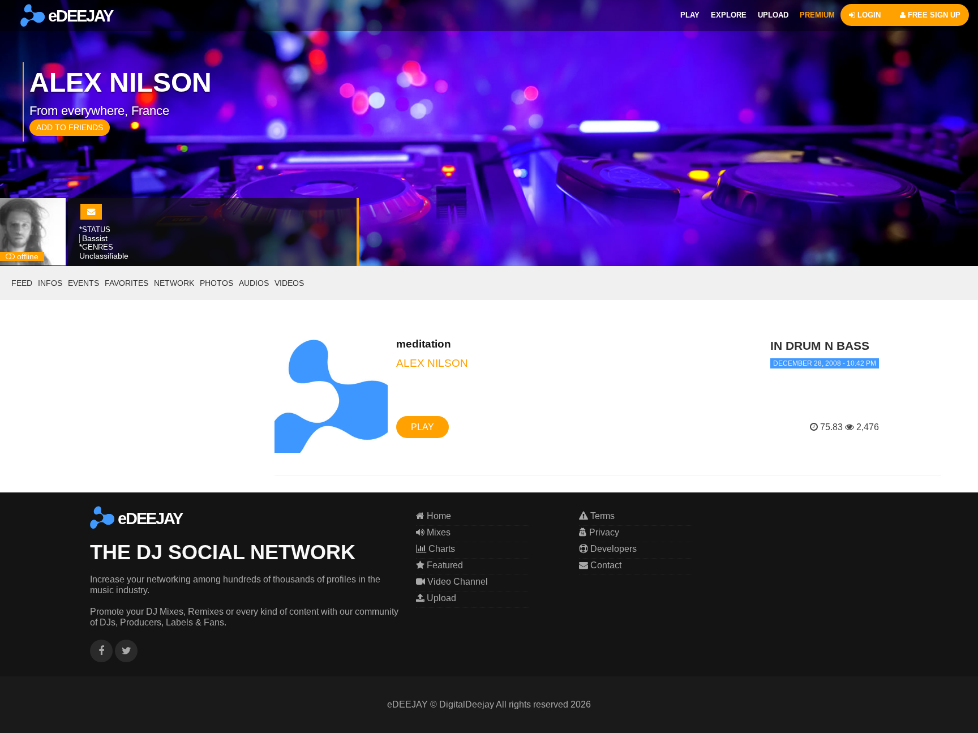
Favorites (126, 283)
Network (174, 283)
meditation (423, 344)
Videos (289, 283)
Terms (601, 516)
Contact (604, 565)
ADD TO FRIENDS (69, 127)
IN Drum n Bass (819, 345)
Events (83, 283)
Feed (21, 283)
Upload (440, 598)
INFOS (50, 283)
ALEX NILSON (432, 363)
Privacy (603, 532)
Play (422, 427)
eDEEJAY (79, 16)
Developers (612, 549)
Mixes (437, 532)
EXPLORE (729, 15)
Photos (216, 283)
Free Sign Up (933, 15)
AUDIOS (254, 283)
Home (437, 516)
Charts (440, 549)
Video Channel (456, 581)
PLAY (690, 15)
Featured (443, 565)
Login (868, 15)
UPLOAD (773, 15)
